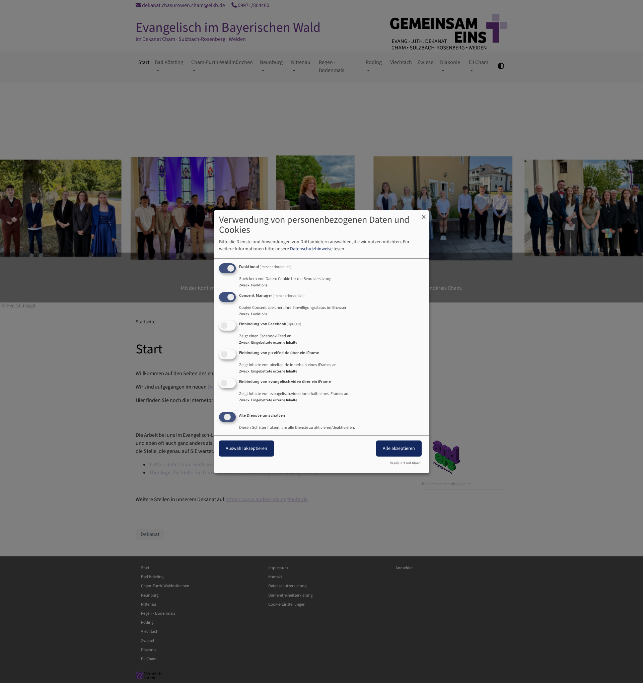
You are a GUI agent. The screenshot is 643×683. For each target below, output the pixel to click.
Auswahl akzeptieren (246, 448)
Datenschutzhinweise (311, 249)
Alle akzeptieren (399, 448)
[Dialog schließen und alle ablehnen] (424, 214)
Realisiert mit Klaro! (405, 463)
